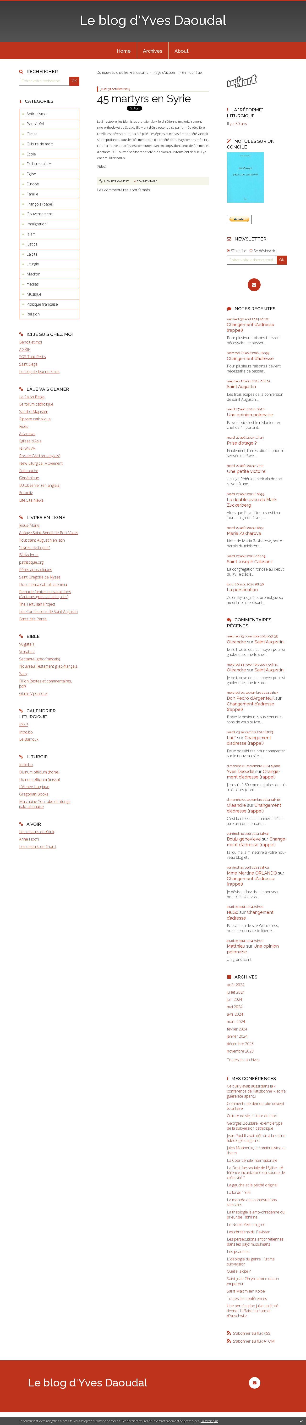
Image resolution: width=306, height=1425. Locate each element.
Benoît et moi (30, 342)
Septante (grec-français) (39, 659)
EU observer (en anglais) (39, 485)
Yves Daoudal (240, 771)
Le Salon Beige (31, 397)
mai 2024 (234, 1006)
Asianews (27, 433)
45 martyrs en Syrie (144, 98)
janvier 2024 (237, 1036)
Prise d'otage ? (242, 443)
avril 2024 (235, 1014)
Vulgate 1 (27, 644)
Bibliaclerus (28, 554)
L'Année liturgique (34, 786)
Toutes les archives (243, 1059)
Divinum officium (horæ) (39, 772)
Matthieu (236, 946)
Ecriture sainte (39, 163)
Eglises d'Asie (30, 441)
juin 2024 (234, 999)
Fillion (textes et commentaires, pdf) (45, 683)
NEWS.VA (27, 448)
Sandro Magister (33, 411)
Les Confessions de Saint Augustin (48, 611)
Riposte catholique (35, 419)
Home (124, 51)
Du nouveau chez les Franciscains (122, 72)
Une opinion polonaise (250, 414)
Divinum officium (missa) (39, 779)
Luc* (231, 737)
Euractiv (26, 492)
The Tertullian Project (37, 604)
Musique (34, 294)
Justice (32, 244)
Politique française (42, 304)
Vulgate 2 (27, 651)
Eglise (31, 174)
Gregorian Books (33, 794)
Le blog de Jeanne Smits (39, 371)
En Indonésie (192, 72)
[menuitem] (124, 50)
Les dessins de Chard (37, 846)
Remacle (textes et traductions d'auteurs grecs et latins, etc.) (45, 594)
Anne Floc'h (29, 839)
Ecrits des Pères (33, 619)
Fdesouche (28, 470)
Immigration (37, 224)
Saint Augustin (241, 386)
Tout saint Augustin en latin (42, 540)
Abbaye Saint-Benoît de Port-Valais (48, 532)
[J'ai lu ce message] (301, 1421)
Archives (152, 51)
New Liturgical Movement (41, 463)
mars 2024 (236, 1021)
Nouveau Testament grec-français (48, 666)
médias (33, 284)
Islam (31, 234)
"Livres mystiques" (34, 547)
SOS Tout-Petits (32, 356)
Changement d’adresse (250, 358)
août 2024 (235, 984)
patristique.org (31, 562)
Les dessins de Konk (36, 831)
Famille (32, 194)
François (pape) (40, 204)
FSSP (23, 724)
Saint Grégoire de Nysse (39, 577)
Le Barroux (28, 739)
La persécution (242, 589)
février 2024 (237, 1029)
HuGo (232, 912)
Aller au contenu (16, 4)
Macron (33, 274)
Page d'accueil (164, 72)
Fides (23, 426)
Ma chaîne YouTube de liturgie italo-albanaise (45, 804)
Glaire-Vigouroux (33, 693)
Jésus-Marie (29, 525)
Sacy (23, 673)
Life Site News (31, 500)
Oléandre (236, 641)
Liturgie (33, 264)
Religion (33, 314)
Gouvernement (39, 214)
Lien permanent (116, 181)
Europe (33, 184)
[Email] (254, 284)
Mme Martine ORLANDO (252, 873)
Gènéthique (29, 478)
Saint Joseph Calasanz (250, 561)
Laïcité (32, 254)
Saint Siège (28, 364)
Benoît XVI (35, 123)
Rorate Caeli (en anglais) (39, 455)
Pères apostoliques (35, 569)
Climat (32, 134)
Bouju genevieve (244, 838)
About (182, 51)
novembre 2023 (240, 1051)
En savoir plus (209, 1421)
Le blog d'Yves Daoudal (153, 20)
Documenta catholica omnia (43, 584)
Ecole (31, 154)
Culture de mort (40, 144)
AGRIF (24, 349)
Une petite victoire (246, 471)
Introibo (26, 732)
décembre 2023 (240, 1043)
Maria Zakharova (244, 533)
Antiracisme (36, 113)
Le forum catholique (36, 404)
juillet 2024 (236, 992)
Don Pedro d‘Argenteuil (250, 698)
